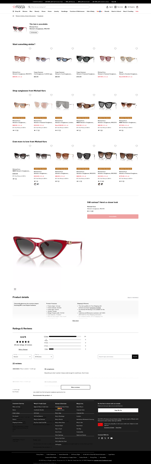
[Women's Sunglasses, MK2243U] (86, 105)
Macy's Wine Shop (60, 422)
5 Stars (46, 336)
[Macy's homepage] (13, 16)
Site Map (79, 428)
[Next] (136, 58)
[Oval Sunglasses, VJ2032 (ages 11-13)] (43, 58)
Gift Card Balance (38, 416)
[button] (49, 246)
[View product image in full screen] (15, 289)
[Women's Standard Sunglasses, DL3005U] (128, 58)
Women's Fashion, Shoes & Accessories (26, 15)
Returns (81, 318)
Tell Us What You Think (60, 441)
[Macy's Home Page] (19, 7)
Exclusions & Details (109, 427)
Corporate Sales (81, 410)
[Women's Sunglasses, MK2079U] (64, 156)
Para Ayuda (15, 416)
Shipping (97, 316)
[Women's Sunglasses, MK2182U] (107, 156)
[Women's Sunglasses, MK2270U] (22, 105)
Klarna (14, 410)
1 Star (46, 349)
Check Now (118, 427)
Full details (34, 32)
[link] (22, 74)
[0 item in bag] (137, 7)
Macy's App (58, 413)
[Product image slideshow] (49, 246)
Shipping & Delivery (17, 422)
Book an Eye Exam (60, 438)
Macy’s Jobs (80, 422)
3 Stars (46, 342)
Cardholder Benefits (39, 410)
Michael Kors (33, 27)
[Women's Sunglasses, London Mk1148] (64, 105)
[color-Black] (102, 184)
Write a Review (23, 349)
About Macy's (80, 406)
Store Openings (59, 435)
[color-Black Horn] (35, 184)
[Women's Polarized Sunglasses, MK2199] (128, 156)
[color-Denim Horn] (38, 184)
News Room (80, 425)
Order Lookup (16, 413)
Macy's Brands (59, 419)
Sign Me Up (118, 410)
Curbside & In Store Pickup (62, 406)
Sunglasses (40, 15)
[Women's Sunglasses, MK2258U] (22, 156)
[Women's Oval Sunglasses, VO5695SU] (64, 58)
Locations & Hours (59, 410)
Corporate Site (80, 413)
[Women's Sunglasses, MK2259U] (128, 105)
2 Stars (46, 346)
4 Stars (46, 339)
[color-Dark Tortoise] (99, 184)
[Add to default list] (30, 49)
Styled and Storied (81, 435)
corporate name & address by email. (103, 460)
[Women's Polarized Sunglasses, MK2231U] (43, 105)
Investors (79, 416)
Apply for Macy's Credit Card (41, 406)
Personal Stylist (59, 425)
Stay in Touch (58, 428)
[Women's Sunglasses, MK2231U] (86, 156)
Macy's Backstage (59, 416)
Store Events (58, 432)
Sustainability (80, 432)
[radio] (35, 184)
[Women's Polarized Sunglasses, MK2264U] (107, 58)
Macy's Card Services (39, 419)
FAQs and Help (16, 406)
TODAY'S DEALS (38, 1)
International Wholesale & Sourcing (85, 419)
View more (75, 320)
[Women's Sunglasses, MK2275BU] (43, 156)
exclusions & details (95, 307)
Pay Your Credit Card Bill (40, 422)
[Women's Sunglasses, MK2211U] (107, 105)
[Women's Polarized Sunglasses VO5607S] (86, 58)
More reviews (75, 387)
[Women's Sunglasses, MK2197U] (22, 58)
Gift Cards (36, 413)
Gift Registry (58, 444)
